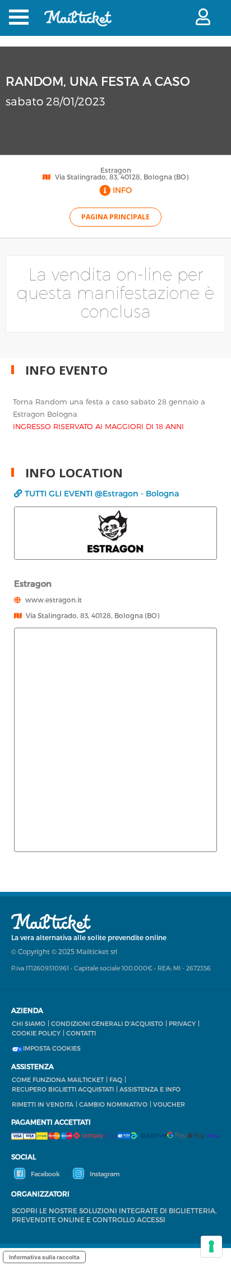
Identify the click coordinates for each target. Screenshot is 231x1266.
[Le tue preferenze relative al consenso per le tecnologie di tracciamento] (211, 1246)
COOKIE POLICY (36, 1033)
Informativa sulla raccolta (44, 1257)
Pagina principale (115, 217)
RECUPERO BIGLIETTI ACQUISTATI (63, 1089)
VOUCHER (169, 1104)
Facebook (44, 1173)
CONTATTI (81, 1033)
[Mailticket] (78, 25)
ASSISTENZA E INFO (150, 1089)
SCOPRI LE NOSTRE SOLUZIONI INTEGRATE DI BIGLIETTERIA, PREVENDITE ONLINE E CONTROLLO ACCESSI (114, 1215)
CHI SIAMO (28, 1023)
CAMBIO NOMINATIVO (113, 1104)
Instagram (103, 1173)
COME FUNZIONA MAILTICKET (58, 1079)
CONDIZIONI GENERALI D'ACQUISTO (107, 1023)
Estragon (115, 170)
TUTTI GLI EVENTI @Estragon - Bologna (102, 493)
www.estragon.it (53, 600)
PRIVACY (182, 1023)
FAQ (115, 1079)
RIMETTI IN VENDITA (42, 1104)
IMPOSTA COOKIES (52, 1048)
